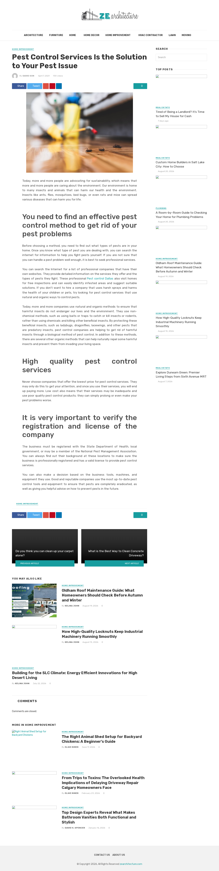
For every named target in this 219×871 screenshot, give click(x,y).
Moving (186, 35)
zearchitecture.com (131, 864)
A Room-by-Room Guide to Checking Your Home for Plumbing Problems (181, 215)
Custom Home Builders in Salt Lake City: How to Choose (180, 164)
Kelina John (72, 606)
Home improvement (118, 35)
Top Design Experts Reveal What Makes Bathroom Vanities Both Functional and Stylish (99, 817)
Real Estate (163, 107)
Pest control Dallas (100, 278)
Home (72, 35)
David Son (28, 76)
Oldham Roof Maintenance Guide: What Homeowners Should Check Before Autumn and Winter (102, 595)
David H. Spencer (75, 828)
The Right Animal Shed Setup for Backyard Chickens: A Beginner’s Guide (102, 739)
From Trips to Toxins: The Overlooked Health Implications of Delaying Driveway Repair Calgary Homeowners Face (103, 783)
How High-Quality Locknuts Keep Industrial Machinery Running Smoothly (102, 634)
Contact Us (102, 855)
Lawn (172, 35)
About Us (118, 855)
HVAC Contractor (150, 35)
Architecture (33, 35)
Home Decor (91, 35)
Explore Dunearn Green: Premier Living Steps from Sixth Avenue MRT (181, 374)
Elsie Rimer (72, 747)
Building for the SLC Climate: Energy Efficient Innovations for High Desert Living (74, 675)
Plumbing (161, 208)
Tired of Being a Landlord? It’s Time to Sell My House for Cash (180, 114)
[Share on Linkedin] (59, 86)
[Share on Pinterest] (52, 86)
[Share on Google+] (46, 86)
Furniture (56, 35)
